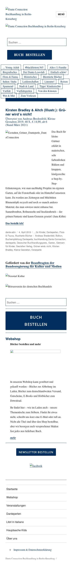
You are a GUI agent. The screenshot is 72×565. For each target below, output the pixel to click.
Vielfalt (7, 91)
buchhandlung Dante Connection (49, 239)
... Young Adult (11, 67)
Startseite (12, 489)
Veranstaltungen (16, 505)
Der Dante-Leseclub (34, 72)
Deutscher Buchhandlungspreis (32, 242)
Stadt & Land (26, 86)
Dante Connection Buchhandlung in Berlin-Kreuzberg (30, 558)
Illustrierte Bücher (52, 77)
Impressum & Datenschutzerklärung (33, 549)
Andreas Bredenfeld (44, 235)
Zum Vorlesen (28, 95)
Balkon (59, 235)
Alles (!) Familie (57, 67)
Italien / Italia (9, 81)
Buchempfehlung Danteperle (19, 239)
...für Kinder (39, 232)
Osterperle (36, 249)
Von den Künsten (47, 91)
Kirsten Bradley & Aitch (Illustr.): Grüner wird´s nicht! (36, 111)
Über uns (11, 538)
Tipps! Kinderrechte (50, 86)
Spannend (8, 86)
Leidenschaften (30, 81)
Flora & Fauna (10, 77)
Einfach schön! (58, 72)
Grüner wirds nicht (42, 246)
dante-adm (11, 232)
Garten (51, 242)
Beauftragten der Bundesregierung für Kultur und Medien (34, 264)
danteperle (11, 242)
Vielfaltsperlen (24, 91)
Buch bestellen (29, 54)
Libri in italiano (15, 522)
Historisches (30, 77)
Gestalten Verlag (24, 246)
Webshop (12, 497)
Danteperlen (52, 232)
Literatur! (49, 81)
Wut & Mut (9, 95)
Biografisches (10, 72)
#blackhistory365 (34, 67)
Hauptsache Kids (16, 530)
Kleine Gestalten (22, 249)
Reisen (64, 81)
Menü (61, 14)
